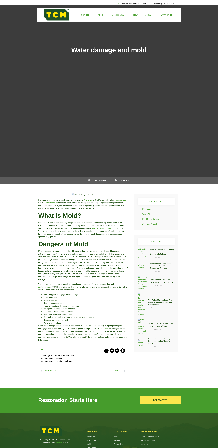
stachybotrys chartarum (102, 228)
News (136, 15)
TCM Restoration (51, 203)
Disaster (58, 442)
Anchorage (88, 200)
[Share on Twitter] (112, 350)
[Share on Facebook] (106, 351)
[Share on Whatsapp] (122, 350)
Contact (148, 15)
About (100, 15)
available (104, 328)
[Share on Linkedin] (117, 350)
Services (85, 15)
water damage (120, 200)
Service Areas (118, 15)
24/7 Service (166, 15)
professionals (43, 287)
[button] (86, 15)
